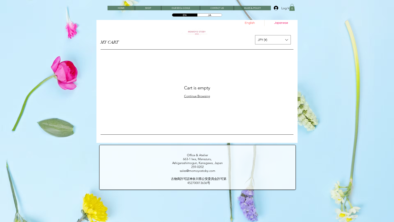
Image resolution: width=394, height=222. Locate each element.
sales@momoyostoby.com (197, 171)
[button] (292, 7)
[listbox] (273, 39)
